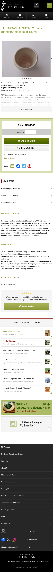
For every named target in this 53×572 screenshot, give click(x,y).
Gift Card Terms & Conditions (12, 496)
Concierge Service (8, 510)
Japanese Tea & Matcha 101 (12, 503)
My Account (5, 447)
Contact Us (5, 524)
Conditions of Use (8, 482)
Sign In (6, 18)
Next (51, 59)
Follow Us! (33, 539)
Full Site (32, 531)
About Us (20, 18)
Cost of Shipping (10, 158)
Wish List (4, 461)
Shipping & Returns (8, 475)
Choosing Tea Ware (9, 202)
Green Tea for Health (9, 196)
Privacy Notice (6, 489)
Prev (1, 59)
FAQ (3, 517)
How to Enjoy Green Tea (10, 189)
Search (33, 18)
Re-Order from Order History (12, 454)
